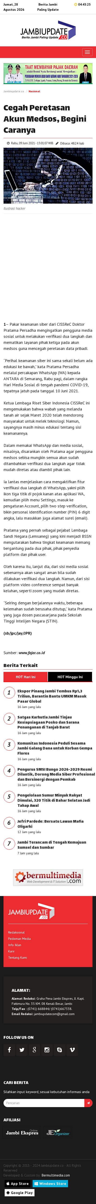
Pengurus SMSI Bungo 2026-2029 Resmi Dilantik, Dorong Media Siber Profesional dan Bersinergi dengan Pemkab (56, 774)
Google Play (22, 1192)
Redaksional (16, 932)
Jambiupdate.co (13, 91)
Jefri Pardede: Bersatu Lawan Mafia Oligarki (50, 824)
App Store (20, 1183)
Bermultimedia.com (56, 1175)
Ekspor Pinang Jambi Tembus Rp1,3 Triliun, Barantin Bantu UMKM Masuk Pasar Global (51, 696)
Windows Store (52, 1183)
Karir (11, 951)
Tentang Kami (17, 957)
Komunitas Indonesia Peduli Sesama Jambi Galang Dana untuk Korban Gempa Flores (54, 748)
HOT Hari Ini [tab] (25, 676)
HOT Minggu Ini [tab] (70, 676)
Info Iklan (14, 945)
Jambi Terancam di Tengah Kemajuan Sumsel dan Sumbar (51, 845)
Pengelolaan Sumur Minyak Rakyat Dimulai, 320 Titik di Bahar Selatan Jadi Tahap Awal (53, 800)
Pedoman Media (19, 939)
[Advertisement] (48, 266)
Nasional (34, 91)
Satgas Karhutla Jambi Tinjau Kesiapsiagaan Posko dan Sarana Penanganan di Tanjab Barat (48, 722)
